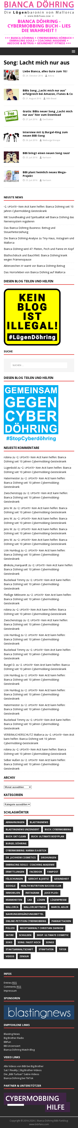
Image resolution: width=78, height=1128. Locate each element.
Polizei (10, 928)
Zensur (24, 956)
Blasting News (12, 1034)
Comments (12, 986)
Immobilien (13, 892)
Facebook (36, 871)
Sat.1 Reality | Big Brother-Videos (23, 1070)
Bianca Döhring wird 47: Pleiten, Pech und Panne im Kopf (39, 249)
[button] (73, 51)
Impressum (10, 990)
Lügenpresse (58, 899)
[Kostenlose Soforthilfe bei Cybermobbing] (37, 1110)
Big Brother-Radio (14, 1038)
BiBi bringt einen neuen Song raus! (46, 153)
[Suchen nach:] (39, 365)
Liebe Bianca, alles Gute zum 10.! (45, 71)
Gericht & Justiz (38, 878)
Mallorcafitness (35, 907)
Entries (10, 982)
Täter (62, 949)
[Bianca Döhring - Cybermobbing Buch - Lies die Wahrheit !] (39, 16)
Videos (10, 956)
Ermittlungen (15, 871)
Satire (10, 935)
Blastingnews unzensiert (22, 829)
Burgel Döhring (16, 843)
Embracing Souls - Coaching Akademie (30, 864)
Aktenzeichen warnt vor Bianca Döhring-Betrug (34, 266)
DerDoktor (48, 119)
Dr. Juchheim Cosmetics (21, 857)
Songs (50, 942)
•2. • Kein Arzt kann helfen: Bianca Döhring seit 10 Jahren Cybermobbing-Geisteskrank (34, 482)
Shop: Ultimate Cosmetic (53, 935)
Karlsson (47, 157)
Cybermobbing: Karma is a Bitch (26, 850)
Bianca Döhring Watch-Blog (19, 1049)
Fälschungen (14, 878)
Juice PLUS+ (51, 892)
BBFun (7, 1042)
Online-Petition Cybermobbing (26, 921)
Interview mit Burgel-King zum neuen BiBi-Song (45, 133)
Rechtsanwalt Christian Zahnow (41, 928)
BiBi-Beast (51, 98)
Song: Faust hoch (29, 942)
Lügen (41, 899)
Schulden (25, 935)
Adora (51, 75)
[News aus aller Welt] (39, 1017)
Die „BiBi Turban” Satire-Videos (21, 1074)
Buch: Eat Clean (16, 836)
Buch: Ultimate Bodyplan (47, 836)
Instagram (32, 892)
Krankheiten (14, 899)
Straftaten (46, 949)
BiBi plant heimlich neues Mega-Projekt (45, 173)
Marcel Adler (59, 907)
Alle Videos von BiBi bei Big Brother (24, 1066)
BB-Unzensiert (12, 1046)
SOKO (9, 942)
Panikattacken (61, 921)
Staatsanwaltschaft (19, 949)
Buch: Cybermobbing (58, 829)
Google (11, 885)
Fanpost (52, 871)
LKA (29, 899)
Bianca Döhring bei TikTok (18, 1078)
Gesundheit (61, 878)
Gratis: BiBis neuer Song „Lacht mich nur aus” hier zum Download (48, 112)
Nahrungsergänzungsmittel (25, 914)
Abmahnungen (15, 822)
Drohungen (48, 857)
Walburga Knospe (51, 140)
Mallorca (12, 907)
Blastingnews (39, 822)
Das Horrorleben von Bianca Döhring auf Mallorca (34, 272)
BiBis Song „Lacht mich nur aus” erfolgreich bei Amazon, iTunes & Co (48, 92)
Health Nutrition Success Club (41, 885)
